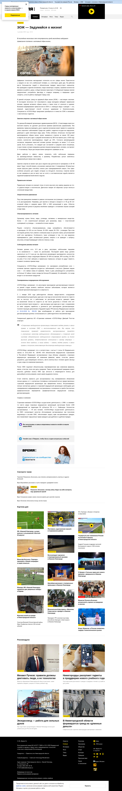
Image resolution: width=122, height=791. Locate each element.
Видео (65, 755)
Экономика (81, 744)
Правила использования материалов (27, 774)
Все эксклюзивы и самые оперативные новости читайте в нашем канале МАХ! (46, 425)
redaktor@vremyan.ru (27, 767)
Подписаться (15, 15)
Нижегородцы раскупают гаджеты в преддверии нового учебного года (84, 674)
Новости (65, 741)
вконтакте (94, 754)
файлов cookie (21, 786)
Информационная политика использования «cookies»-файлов (35, 778)
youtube (97, 754)
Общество (20, 22)
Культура (81, 752)
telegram (100, 754)
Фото (64, 749)
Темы (64, 752)
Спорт (80, 749)
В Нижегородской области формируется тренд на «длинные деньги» (82, 722)
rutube (94, 757)
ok (103, 754)
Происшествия (82, 758)
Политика (81, 741)
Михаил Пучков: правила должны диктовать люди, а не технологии (36, 674)
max (97, 757)
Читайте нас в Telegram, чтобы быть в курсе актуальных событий (46, 439)
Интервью (66, 747)
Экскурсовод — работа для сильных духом (38, 720)
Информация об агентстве (24, 772)
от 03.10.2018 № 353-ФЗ (27, 311)
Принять (88, 786)
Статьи (65, 744)
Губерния (81, 755)
